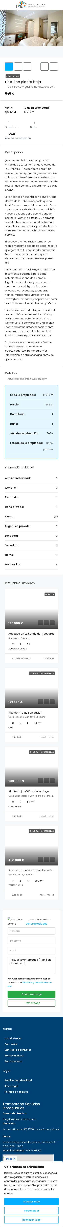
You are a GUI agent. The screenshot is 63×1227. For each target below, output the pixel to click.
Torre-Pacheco (14, 1055)
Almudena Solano (21, 658)
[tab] (9, 66)
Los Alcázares (13, 1038)
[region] (31, 1194)
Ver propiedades (36, 923)
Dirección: (9, 1123)
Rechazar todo (31, 1219)
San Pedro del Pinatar (18, 1050)
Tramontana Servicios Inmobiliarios (21, 1106)
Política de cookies (16, 1091)
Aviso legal (11, 1086)
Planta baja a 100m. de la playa (28, 791)
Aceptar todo (31, 1201)
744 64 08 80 (33, 1150)
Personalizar (31, 1210)
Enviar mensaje (32, 994)
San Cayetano (13, 1061)
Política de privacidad (18, 1080)
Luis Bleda (17, 737)
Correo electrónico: (15, 1113)
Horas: (7, 1136)
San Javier (11, 1044)
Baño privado (12, 76)
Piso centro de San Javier (25, 713)
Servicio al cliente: (14, 1150)
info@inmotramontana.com (19, 1119)
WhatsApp (33, 1003)
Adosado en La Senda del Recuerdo (31, 634)
